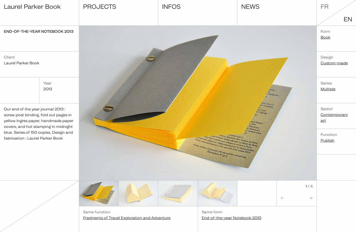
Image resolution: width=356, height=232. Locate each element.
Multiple (328, 89)
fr (325, 6)
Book (325, 37)
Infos (171, 6)
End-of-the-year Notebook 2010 (231, 217)
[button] (287, 199)
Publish (327, 140)
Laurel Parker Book (32, 6)
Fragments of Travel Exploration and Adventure (126, 217)
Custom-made (334, 63)
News (250, 6)
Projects (99, 6)
